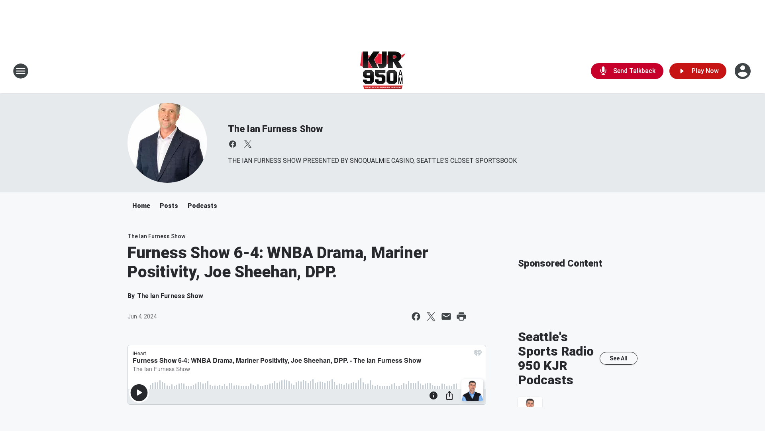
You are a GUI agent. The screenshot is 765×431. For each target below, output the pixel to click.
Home (141, 206)
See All (619, 358)
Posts (169, 206)
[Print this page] (461, 316)
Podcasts (202, 206)
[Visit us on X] (248, 144)
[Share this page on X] (431, 316)
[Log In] (743, 71)
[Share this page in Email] (446, 316)
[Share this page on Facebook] (416, 316)
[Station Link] (382, 71)
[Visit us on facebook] (232, 144)
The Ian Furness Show (275, 128)
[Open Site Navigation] (21, 71)
